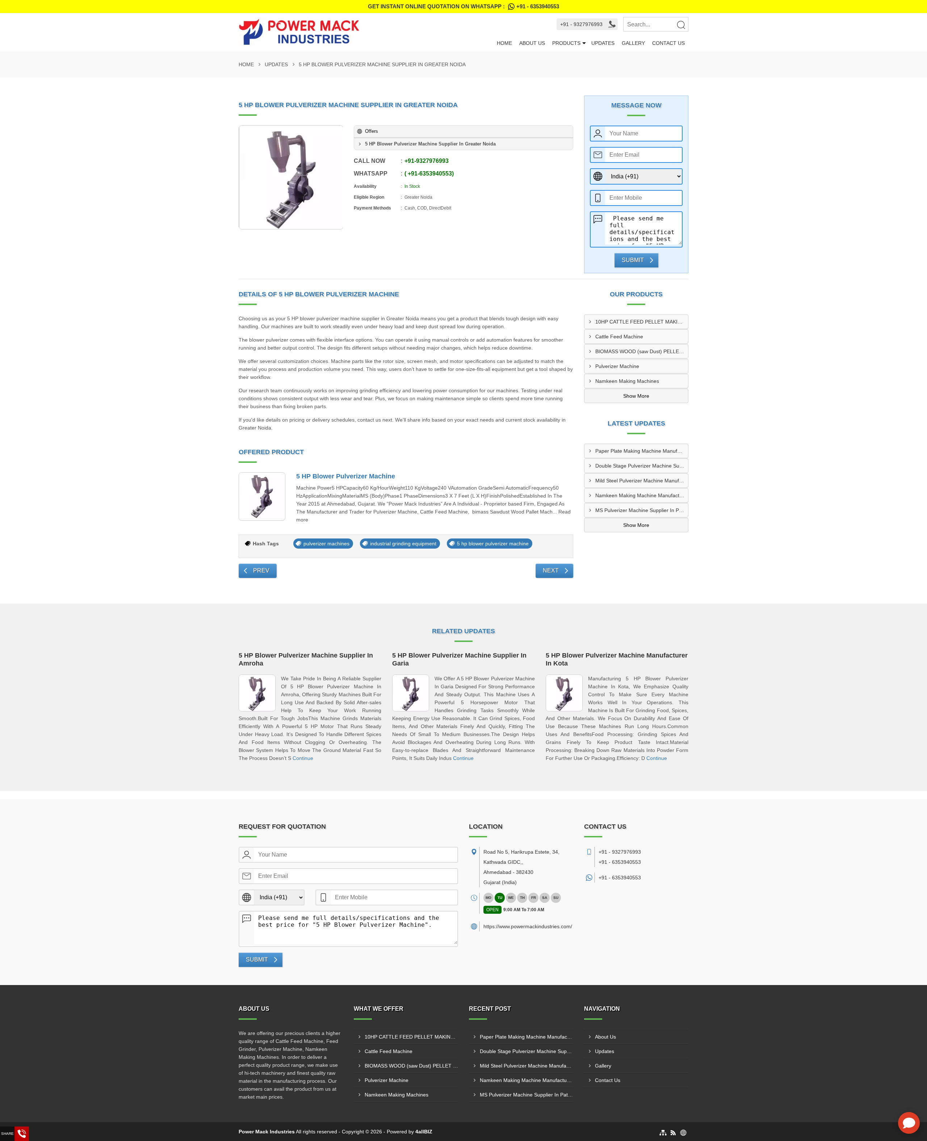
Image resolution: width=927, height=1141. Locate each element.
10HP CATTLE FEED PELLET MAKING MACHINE (641, 322)
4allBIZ (423, 1131)
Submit (633, 260)
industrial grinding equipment (403, 543)
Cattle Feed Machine (619, 336)
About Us (532, 43)
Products (566, 43)
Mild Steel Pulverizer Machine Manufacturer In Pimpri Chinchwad (641, 480)
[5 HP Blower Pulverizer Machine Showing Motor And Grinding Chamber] (291, 177)
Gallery (633, 43)
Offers (371, 131)
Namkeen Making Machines (627, 381)
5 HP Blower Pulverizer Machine (345, 476)
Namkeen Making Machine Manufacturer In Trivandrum (641, 495)
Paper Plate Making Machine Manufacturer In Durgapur (641, 451)
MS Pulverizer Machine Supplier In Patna (641, 510)
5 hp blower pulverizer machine (493, 543)
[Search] (681, 24)
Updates (602, 43)
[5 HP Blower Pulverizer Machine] (262, 497)
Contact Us (668, 43)
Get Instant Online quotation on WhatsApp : (463, 6)
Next (551, 570)
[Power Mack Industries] (366, 32)
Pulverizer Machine (617, 366)
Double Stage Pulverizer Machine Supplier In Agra (641, 466)
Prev (261, 570)
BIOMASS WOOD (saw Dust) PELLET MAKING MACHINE (641, 351)
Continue (303, 758)
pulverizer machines (326, 543)
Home (504, 43)
